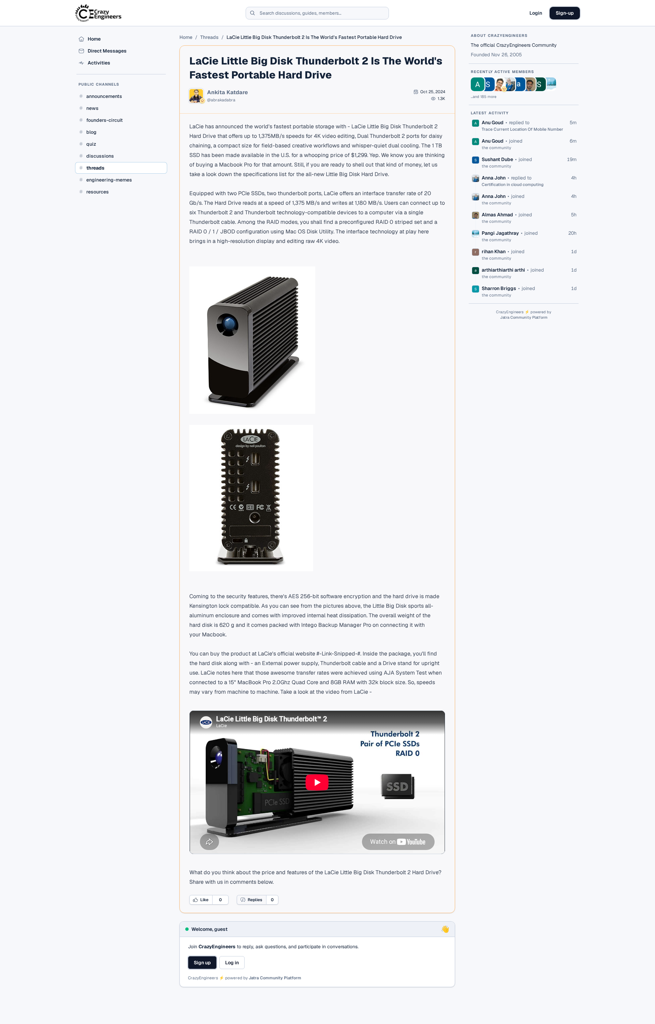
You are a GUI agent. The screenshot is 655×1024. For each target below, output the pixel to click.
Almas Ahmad (497, 215)
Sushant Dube (497, 159)
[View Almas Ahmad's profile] (529, 84)
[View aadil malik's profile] (518, 84)
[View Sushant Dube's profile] (488, 84)
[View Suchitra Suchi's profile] (539, 84)
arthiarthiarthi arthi (503, 270)
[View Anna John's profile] (508, 84)
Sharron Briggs (499, 288)
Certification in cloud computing (512, 184)
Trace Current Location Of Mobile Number (522, 129)
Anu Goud (493, 122)
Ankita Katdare (227, 92)
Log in (232, 963)
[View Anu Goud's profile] (477, 84)
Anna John (494, 178)
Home (185, 37)
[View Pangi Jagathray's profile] (549, 84)
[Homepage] (98, 13)
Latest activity (490, 113)
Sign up (202, 963)
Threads (209, 37)
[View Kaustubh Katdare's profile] (498, 84)
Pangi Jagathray (500, 233)
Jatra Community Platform (275, 978)
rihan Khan (494, 251)
